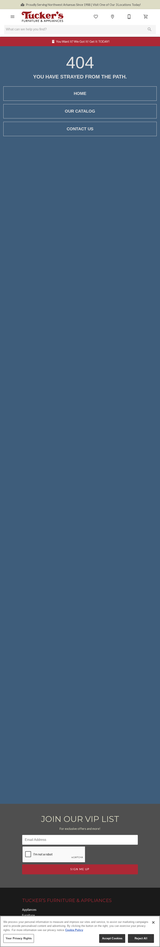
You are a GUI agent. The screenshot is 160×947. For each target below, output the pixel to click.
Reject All (141, 938)
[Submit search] (149, 29)
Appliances (29, 909)
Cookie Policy (74, 930)
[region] (80, 931)
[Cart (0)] (146, 17)
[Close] (153, 922)
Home (80, 93)
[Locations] (113, 17)
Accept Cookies (112, 938)
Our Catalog (80, 111)
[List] (96, 17)
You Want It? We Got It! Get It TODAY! (83, 41)
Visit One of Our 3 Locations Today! (83, 4)
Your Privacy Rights (19, 938)
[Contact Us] (129, 17)
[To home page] (42, 16)
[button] (13, 17)
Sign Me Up (80, 869)
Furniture (28, 915)
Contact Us (80, 129)
